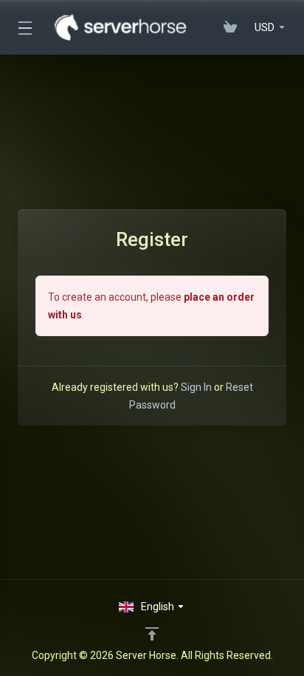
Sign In (196, 387)
